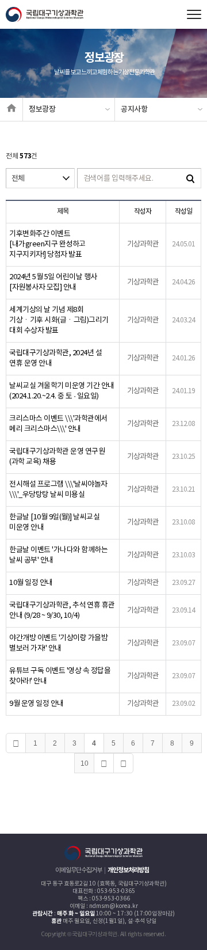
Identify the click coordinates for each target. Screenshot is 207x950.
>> (123, 763)
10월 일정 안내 (31, 583)
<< (16, 743)
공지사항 (134, 109)
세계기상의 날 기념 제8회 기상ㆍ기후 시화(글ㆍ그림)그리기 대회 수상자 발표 (59, 320)
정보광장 (42, 109)
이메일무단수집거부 (78, 870)
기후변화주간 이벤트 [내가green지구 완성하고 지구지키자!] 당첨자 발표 (47, 244)
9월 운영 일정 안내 (36, 704)
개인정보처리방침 (128, 870)
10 (84, 763)
